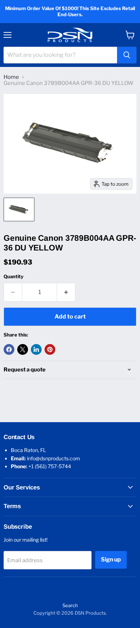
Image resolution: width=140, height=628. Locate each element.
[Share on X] (22, 349)
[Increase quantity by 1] (66, 292)
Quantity (13, 276)
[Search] (126, 55)
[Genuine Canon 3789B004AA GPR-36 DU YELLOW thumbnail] (19, 209)
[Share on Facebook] (9, 349)
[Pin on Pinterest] (50, 349)
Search (70, 605)
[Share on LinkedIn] (36, 349)
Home (11, 77)
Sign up (111, 559)
